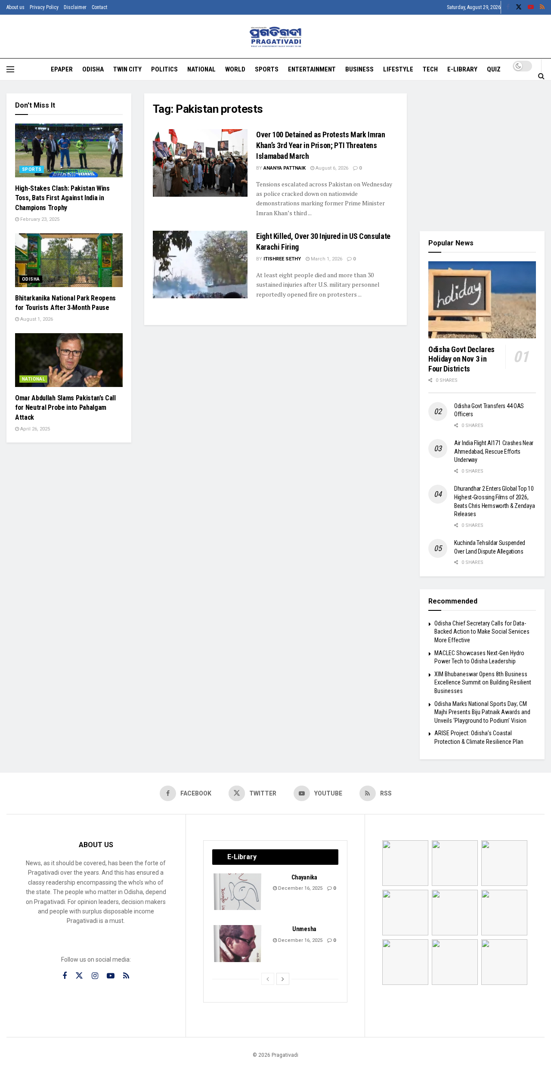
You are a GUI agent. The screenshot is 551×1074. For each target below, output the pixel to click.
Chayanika (304, 877)
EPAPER (62, 69)
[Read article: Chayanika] (238, 891)
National (201, 69)
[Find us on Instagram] (95, 976)
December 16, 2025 (299, 888)
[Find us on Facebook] (508, 7)
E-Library (462, 69)
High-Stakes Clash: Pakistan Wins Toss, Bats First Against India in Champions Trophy (62, 198)
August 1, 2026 (36, 319)
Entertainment (312, 69)
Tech (430, 69)
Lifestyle (398, 69)
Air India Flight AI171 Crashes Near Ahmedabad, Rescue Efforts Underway (493, 451)
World (235, 69)
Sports (267, 69)
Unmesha (304, 928)
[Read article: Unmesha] (238, 943)
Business (359, 69)
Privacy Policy (44, 7)
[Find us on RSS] (542, 7)
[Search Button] (541, 75)
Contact (99, 7)
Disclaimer (75, 7)
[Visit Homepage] (276, 37)
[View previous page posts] (267, 979)
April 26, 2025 (34, 429)
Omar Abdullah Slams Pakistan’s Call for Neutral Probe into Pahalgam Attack (65, 407)
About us (15, 7)
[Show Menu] (10, 69)
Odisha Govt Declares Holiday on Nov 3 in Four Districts (461, 359)
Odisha (93, 69)
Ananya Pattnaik (284, 168)
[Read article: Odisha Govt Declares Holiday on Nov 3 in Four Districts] (482, 299)
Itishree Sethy (282, 259)
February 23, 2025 (39, 219)
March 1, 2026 (326, 259)
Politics (164, 69)
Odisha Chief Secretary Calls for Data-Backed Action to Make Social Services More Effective (481, 632)
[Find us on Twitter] (519, 7)
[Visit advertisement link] (482, 155)
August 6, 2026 (331, 168)
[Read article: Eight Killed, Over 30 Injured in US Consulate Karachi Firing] (200, 264)
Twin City (127, 69)
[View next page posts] (282, 979)
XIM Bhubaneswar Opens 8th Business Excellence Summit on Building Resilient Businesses (482, 682)
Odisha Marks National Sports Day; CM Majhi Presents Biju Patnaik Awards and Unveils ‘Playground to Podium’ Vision (482, 712)
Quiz (494, 69)
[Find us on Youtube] (531, 7)
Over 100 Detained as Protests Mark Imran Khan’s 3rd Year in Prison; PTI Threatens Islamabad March (320, 145)
